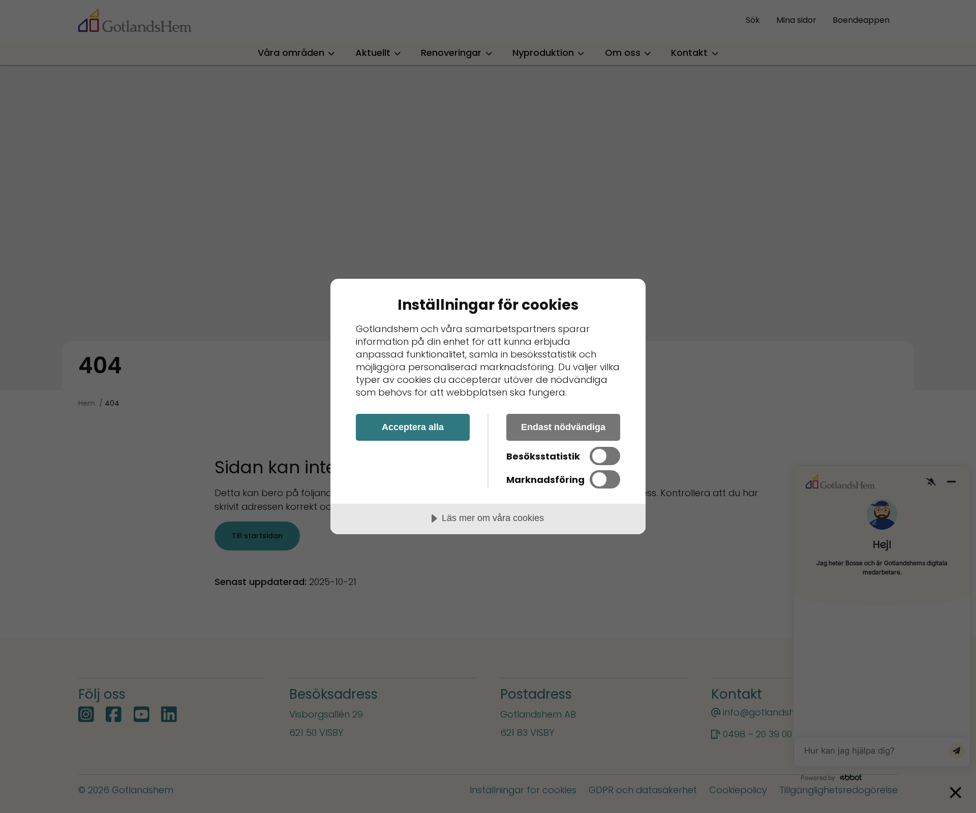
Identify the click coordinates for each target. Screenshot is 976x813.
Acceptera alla (413, 427)
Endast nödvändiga (563, 427)
